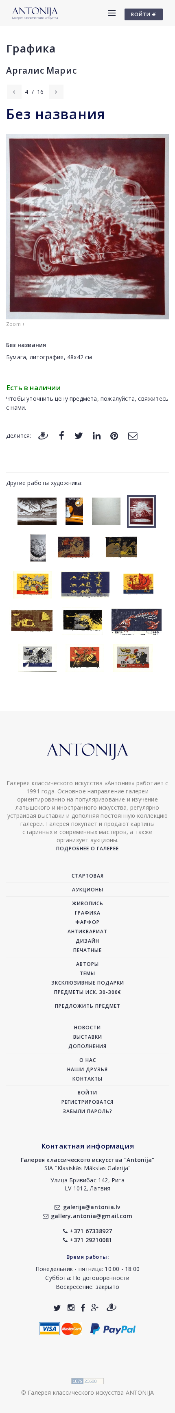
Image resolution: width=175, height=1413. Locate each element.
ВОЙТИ (141, 14)
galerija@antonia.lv (91, 1207)
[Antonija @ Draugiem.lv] (111, 1307)
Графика (31, 48)
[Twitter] (78, 435)
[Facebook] (61, 435)
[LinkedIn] (97, 435)
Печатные (87, 950)
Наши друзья (87, 1069)
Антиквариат (87, 931)
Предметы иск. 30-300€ (87, 992)
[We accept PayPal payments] (113, 1328)
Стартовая (88, 875)
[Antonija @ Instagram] (71, 1307)
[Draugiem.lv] (43, 435)
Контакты (87, 1078)
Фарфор (87, 922)
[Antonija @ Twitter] (57, 1307)
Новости (87, 1027)
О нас (87, 1060)
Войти (87, 1092)
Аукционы (87, 889)
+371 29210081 (91, 1240)
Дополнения (87, 1046)
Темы (87, 973)
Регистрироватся (87, 1102)
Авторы (87, 964)
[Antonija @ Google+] (95, 1307)
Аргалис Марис (41, 70)
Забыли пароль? (87, 1111)
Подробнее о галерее (87, 848)
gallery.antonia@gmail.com (91, 1216)
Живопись (87, 903)
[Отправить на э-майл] (132, 435)
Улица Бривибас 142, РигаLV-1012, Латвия (87, 1184)
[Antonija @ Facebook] (83, 1307)
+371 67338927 (91, 1231)
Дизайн (87, 940)
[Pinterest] (114, 435)
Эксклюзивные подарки (87, 982)
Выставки (87, 1036)
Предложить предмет (87, 1005)
